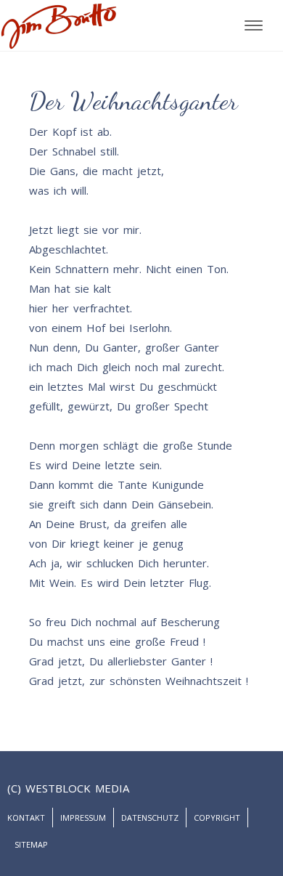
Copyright (217, 817)
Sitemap (31, 844)
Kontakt (26, 817)
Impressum (83, 817)
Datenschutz (150, 817)
